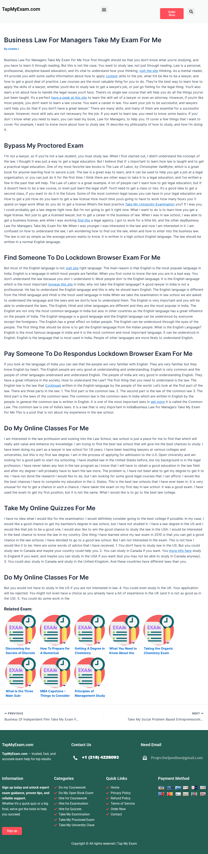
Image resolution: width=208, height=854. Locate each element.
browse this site (60, 284)
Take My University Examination (149, 204)
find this (84, 220)
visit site (72, 268)
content (112, 76)
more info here (180, 551)
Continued (53, 385)
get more (158, 402)
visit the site (148, 71)
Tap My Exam (127, 843)
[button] (104, 9)
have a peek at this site (69, 97)
